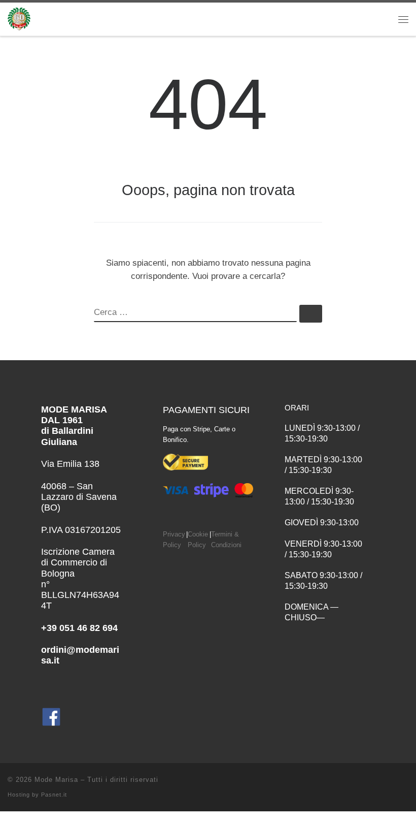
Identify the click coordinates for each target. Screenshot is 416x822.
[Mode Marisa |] (19, 18)
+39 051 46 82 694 (79, 628)
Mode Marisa (56, 779)
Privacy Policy (174, 540)
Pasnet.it (54, 795)
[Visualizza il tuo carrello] (372, 19)
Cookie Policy (198, 540)
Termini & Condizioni (226, 540)
